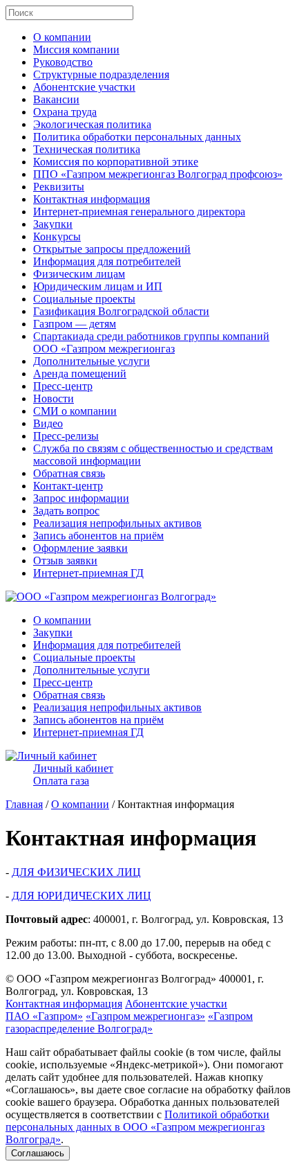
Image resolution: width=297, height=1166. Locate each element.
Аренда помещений (79, 373)
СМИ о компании (75, 411)
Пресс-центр (63, 386)
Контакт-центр (68, 486)
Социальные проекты (84, 299)
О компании (62, 37)
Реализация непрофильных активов (117, 523)
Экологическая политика (92, 124)
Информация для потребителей (107, 261)
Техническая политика (86, 149)
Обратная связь (69, 473)
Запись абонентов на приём (98, 535)
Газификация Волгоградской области (121, 311)
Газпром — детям (74, 324)
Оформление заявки (80, 548)
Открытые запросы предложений (112, 249)
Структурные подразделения (101, 74)
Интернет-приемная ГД (88, 573)
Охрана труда (65, 112)
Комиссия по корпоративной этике (115, 162)
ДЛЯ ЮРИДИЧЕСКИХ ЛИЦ (81, 896)
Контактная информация (91, 199)
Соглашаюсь (37, 1153)
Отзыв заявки (65, 560)
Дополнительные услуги (91, 361)
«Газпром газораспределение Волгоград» (129, 1022)
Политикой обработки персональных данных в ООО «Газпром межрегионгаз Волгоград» (137, 1127)
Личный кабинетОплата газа (73, 774)
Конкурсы (57, 236)
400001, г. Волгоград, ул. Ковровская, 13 (135, 985)
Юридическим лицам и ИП (97, 286)
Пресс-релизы (66, 436)
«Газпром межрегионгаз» (145, 1016)
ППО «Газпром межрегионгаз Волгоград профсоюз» (157, 174)
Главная (24, 804)
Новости (53, 398)
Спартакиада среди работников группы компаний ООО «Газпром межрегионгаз (151, 342)
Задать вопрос (66, 511)
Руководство (63, 62)
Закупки (53, 224)
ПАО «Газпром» (44, 1016)
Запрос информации (81, 498)
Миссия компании (76, 49)
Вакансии (56, 99)
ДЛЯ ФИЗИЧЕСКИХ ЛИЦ (76, 872)
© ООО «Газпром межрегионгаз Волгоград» (111, 979)
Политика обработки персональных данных (137, 137)
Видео (48, 423)
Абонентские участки (84, 87)
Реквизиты (58, 186)
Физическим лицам (79, 274)
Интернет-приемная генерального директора (139, 211)
